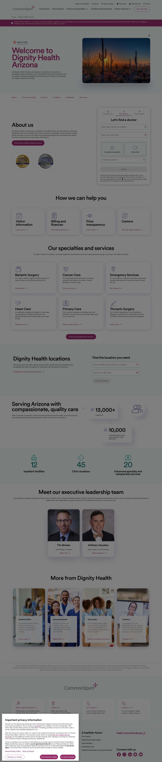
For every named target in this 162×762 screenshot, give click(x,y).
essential (38, 726)
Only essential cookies (49, 757)
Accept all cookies (67, 757)
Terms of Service (28, 751)
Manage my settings (14, 757)
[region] (40, 737)
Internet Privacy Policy (13, 751)
